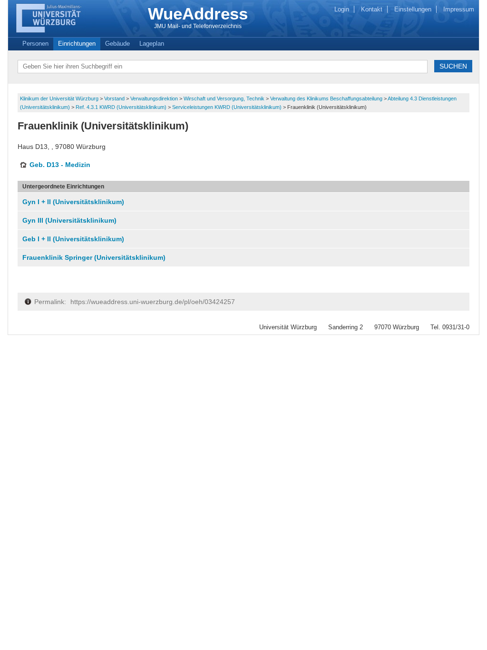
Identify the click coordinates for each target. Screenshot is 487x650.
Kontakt (371, 9)
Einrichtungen (77, 43)
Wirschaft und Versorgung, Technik (225, 98)
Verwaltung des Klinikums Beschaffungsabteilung (327, 98)
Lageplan (151, 43)
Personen (35, 43)
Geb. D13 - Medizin (59, 164)
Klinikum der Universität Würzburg (60, 98)
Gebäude (117, 43)
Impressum (458, 9)
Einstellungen (412, 9)
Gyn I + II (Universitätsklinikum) (73, 202)
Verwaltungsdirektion (154, 98)
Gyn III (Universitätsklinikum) (69, 220)
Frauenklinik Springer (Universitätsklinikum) (94, 257)
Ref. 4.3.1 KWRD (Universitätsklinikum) (122, 107)
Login (341, 9)
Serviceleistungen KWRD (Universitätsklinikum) (227, 107)
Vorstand (115, 98)
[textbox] (223, 66)
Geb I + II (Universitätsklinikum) (73, 239)
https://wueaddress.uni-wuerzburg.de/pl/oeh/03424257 (152, 301)
